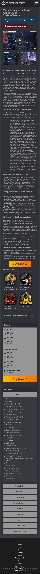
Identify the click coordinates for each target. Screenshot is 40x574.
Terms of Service (20, 558)
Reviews (20, 555)
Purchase (20, 552)
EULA (20, 560)
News (20, 544)
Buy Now (18, 263)
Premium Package (15, 253)
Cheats (20, 550)
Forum (20, 547)
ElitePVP (20, 563)
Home (20, 542)
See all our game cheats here (27, 258)
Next (35, 59)
